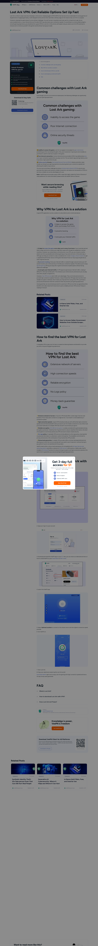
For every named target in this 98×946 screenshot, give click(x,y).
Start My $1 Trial (62, 483)
